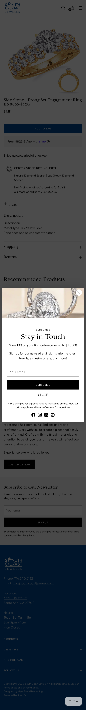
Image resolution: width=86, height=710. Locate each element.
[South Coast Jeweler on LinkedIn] (46, 415)
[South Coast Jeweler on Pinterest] (52, 415)
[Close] (79, 292)
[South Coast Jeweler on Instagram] (39, 415)
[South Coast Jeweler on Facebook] (33, 415)
